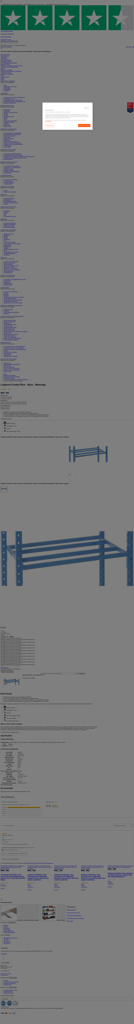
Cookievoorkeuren (50, 125)
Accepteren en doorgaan (84, 125)
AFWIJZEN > (86, 108)
